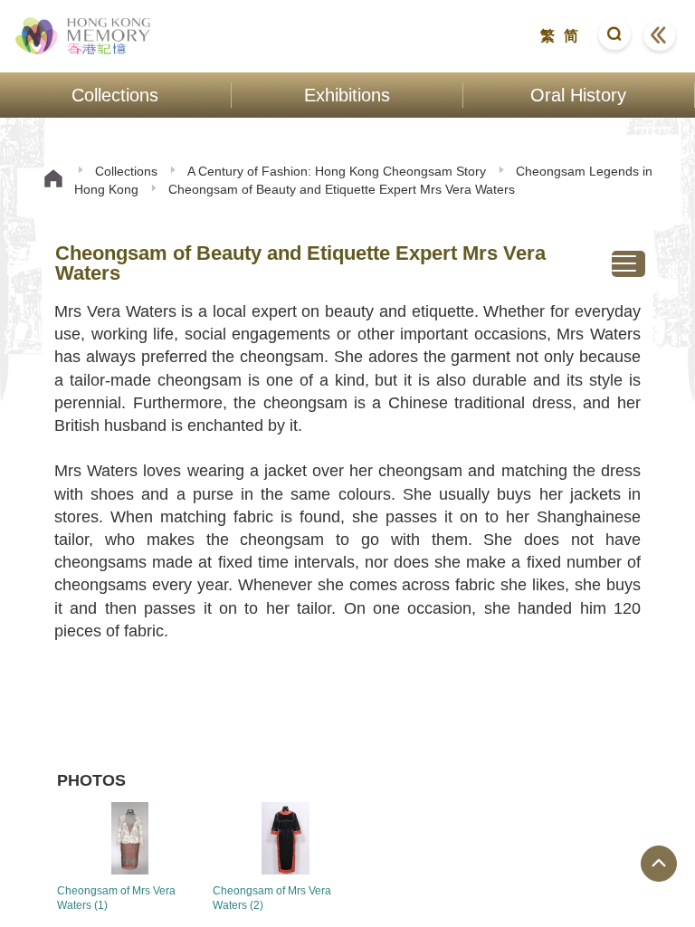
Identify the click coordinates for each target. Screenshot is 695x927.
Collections (126, 171)
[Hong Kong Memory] (84, 36)
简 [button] (571, 35)
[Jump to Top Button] (659, 864)
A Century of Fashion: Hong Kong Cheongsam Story (336, 171)
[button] (614, 36)
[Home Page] (53, 181)
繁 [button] (547, 35)
